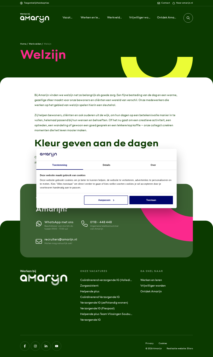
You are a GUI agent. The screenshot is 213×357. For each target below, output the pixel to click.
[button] (188, 18)
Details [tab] (106, 165)
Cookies (163, 344)
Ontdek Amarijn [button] (167, 18)
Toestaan (151, 200)
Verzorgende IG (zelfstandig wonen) (104, 303)
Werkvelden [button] (115, 18)
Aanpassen (104, 200)
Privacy (149, 344)
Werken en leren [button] (91, 18)
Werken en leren (151, 280)
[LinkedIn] (46, 346)
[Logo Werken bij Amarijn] (34, 17)
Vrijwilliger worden (140, 18)
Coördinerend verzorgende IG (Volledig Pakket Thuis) (106, 280)
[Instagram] (35, 346)
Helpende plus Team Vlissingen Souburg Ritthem (106, 314)
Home (23, 44)
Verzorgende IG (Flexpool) (97, 308)
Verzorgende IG (90, 320)
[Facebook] (24, 346)
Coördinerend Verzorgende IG (100, 297)
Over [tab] (153, 165)
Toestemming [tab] (59, 165)
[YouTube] (56, 346)
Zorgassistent (89, 286)
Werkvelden (35, 44)
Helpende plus (89, 291)
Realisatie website (176, 349)
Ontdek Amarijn (151, 291)
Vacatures (68, 18)
